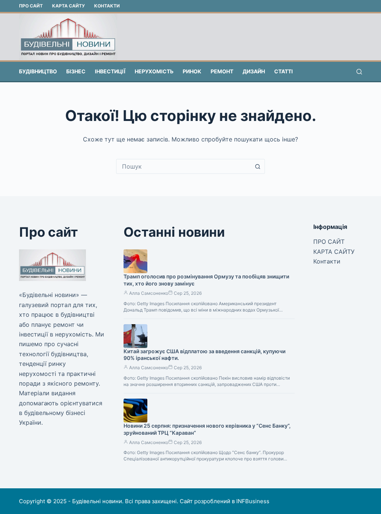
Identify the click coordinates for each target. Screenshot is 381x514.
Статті (283, 71)
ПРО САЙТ (31, 6)
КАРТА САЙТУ (68, 6)
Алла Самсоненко (148, 293)
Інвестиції (110, 71)
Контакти (107, 6)
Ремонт (222, 71)
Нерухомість (154, 71)
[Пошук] (359, 71)
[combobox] (183, 166)
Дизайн (254, 71)
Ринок (192, 71)
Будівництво (38, 71)
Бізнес (76, 71)
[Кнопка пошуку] (257, 166)
